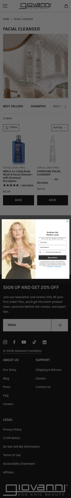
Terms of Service (58, 266)
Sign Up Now (52, 257)
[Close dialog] (67, 221)
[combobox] (42, 252)
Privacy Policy (49, 266)
